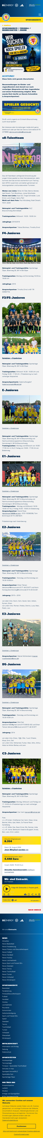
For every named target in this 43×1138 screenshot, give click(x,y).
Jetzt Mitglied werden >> (16, 850)
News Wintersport (8, 980)
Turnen (4, 1030)
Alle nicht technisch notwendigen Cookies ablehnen (21, 1131)
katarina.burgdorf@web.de (12, 384)
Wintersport (6, 1038)
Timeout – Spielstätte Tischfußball (14, 1066)
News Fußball (7, 952)
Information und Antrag (10, 1046)
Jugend (23, 30)
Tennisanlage (7, 1063)
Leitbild (5, 1088)
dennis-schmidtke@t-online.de (20, 132)
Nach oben (33, 910)
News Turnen (7, 974)
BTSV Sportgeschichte (10, 1096)
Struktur (5, 1091)
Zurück (7, 25)
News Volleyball (8, 977)
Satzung (5, 1049)
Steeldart (5, 1021)
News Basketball (8, 944)
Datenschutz (6, 1052)
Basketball (6, 988)
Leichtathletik (7, 1005)
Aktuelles (5, 941)
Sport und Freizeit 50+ (10, 1016)
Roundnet (5, 1007)
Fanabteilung (6, 991)
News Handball (7, 955)
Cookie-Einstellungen (21, 1134)
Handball (5, 999)
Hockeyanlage (7, 1060)
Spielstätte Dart (7, 1074)
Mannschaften (9, 30)
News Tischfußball (9, 971)
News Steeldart (7, 966)
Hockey (5, 1002)
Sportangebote (10, 28)
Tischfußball (6, 1027)
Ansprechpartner (8, 1085)
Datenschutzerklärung (10, 1120)
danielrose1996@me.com (12, 513)
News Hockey (7, 957)
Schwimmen (6, 1010)
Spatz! (4, 1019)
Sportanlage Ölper (8, 1077)
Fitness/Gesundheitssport (11, 994)
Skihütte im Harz (8, 1069)
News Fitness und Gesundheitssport (15, 949)
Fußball (24, 28)
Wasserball (6, 1035)
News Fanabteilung (9, 946)
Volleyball (5, 1032)
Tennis (4, 1024)
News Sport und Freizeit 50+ (12, 963)
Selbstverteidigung (9, 1013)
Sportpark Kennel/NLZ (10, 1071)
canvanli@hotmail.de (32, 812)
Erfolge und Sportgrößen (11, 1093)
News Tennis (7, 969)
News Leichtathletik (9, 960)
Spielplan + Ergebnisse (12, 358)
